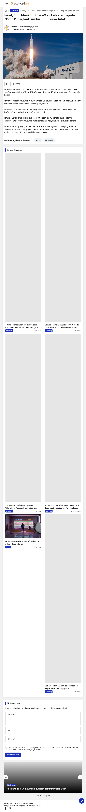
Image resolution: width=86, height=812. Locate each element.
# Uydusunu (49, 140)
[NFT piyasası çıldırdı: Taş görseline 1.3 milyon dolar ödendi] (23, 603)
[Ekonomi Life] (20, 3)
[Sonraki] (80, 777)
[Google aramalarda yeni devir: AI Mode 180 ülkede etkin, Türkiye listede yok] (63, 242)
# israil (38, 140)
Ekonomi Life (16, 27)
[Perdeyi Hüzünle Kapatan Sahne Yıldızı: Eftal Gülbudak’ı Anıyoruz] (43, 777)
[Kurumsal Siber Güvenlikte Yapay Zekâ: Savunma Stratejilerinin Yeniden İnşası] (63, 423)
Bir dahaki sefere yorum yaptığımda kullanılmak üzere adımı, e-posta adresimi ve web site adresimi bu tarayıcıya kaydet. (43, 748)
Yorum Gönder (13, 755)
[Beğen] (6, 84)
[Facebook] (5, 808)
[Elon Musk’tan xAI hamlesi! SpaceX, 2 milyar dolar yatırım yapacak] (63, 603)
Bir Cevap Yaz (13, 703)
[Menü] (6, 3)
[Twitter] (10, 808)
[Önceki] (6, 777)
